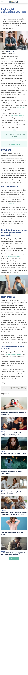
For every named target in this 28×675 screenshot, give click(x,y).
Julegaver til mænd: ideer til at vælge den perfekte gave (11, 434)
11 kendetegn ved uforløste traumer (13, 453)
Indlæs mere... (14, 559)
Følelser (3, 510)
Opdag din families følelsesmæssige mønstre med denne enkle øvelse (14, 513)
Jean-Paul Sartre (15, 144)
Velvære (3, 470)
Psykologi (3, 5)
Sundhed (3, 551)
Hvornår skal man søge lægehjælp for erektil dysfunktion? (13, 554)
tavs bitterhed (21, 107)
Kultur (3, 431)
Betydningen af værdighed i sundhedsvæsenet (11, 493)
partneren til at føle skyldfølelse (10, 204)
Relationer (4, 411)
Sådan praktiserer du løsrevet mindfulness (11, 472)
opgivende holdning (13, 256)
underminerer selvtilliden (17, 115)
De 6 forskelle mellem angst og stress (12, 533)
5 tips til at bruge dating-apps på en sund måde (13, 413)
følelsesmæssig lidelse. (13, 354)
